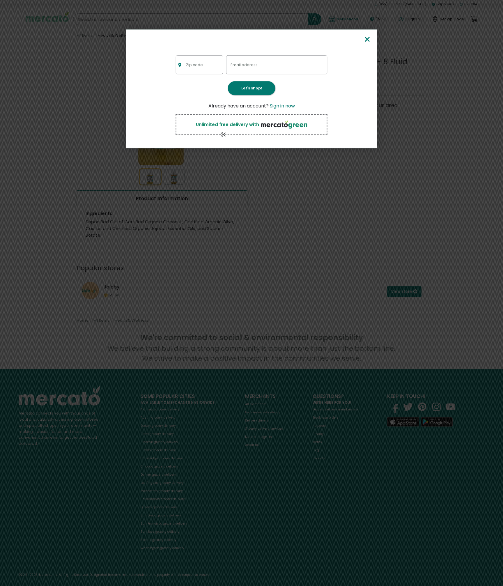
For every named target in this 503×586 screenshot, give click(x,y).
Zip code (194, 64)
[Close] (367, 40)
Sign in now (282, 105)
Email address (244, 64)
